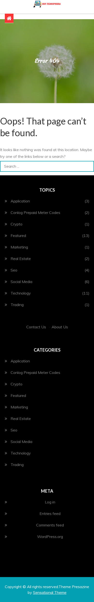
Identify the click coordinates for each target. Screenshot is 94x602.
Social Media (21, 281)
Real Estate (21, 258)
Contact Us (36, 327)
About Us (60, 327)
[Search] (88, 166)
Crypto (16, 224)
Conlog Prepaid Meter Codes (35, 212)
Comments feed (50, 525)
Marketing (19, 247)
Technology (21, 293)
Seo (14, 270)
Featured (18, 235)
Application (20, 201)
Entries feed (50, 513)
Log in (50, 502)
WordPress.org (50, 536)
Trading (17, 304)
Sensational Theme (50, 592)
